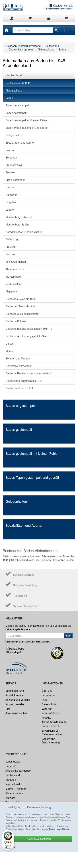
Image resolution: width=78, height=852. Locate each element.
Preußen (11, 247)
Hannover (11, 194)
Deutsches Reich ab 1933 (20, 306)
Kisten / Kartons (14, 793)
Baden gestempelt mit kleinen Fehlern (27, 120)
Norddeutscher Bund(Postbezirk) (24, 232)
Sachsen (11, 254)
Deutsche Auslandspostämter (22, 314)
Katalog (57, 5)
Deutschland (52, 46)
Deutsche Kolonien (16, 321)
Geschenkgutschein (16, 713)
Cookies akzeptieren (39, 839)
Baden (62, 49)
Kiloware (10, 798)
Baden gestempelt (16, 113)
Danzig (10, 343)
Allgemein (11, 291)
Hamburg (11, 187)
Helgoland (11, 202)
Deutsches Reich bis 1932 (21, 299)
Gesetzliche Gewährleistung (51, 740)
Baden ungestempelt (17, 105)
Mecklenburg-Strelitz (17, 224)
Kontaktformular (14, 695)
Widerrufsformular (52, 713)
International (12, 784)
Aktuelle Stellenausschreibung (54, 719)
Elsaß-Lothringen (15, 180)
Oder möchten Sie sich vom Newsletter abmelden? (27, 641)
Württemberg (13, 276)
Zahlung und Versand (17, 699)
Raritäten (10, 779)
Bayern (10, 150)
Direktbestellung (14, 690)
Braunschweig (14, 165)
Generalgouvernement (19, 366)
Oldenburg (12, 239)
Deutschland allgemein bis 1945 (24, 381)
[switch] (8, 847)
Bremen (10, 172)
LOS (68, 635)
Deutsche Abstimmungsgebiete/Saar (27, 336)
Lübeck (10, 209)
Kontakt (68, 5)
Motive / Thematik (15, 788)
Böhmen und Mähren (18, 358)
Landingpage (12, 761)
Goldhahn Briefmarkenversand (23, 46)
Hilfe (8, 709)
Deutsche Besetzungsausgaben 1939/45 (29, 373)
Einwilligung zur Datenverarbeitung (52, 732)
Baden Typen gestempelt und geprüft (27, 127)
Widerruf (47, 709)
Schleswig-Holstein (16, 261)
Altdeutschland (46, 49)
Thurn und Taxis (15, 269)
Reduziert (11, 766)
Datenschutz (49, 704)
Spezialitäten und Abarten (20, 142)
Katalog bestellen (15, 704)
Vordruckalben (14, 284)
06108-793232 (66, 8)
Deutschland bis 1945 (21, 49)
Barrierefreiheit (50, 726)
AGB (44, 699)
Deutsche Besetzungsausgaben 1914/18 (29, 328)
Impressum (48, 695)
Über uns (47, 690)
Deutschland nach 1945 (19, 388)
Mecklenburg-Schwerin (19, 217)
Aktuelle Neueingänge (18, 770)
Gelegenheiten (14, 135)
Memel (9, 351)
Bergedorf (11, 157)
